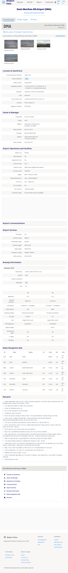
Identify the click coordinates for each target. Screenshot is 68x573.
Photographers (42, 540)
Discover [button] (20, 2)
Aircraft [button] (29, 2)
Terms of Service (26, 562)
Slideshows (41, 542)
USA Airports (57, 545)
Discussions (8, 557)
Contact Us (24, 557)
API (39, 545)
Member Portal (9, 555)
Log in (63, 2)
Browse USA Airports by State (34, 13)
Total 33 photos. (60, 36)
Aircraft (56, 540)
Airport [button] (39, 2)
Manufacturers (58, 542)
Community (49, 2)
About (23, 555)
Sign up (58, 2)
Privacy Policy (25, 560)
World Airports (58, 547)
